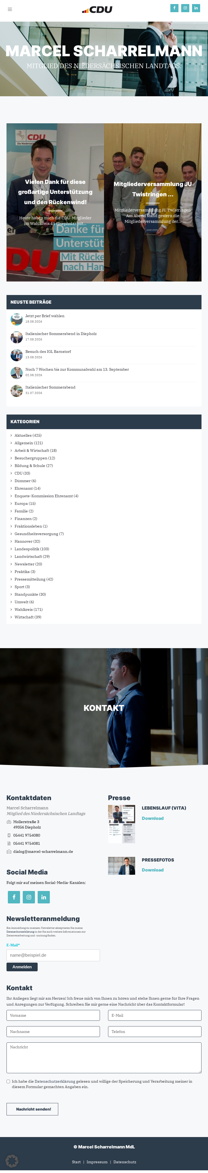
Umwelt (21, 601)
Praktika (22, 571)
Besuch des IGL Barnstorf (48, 351)
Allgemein (24, 442)
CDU (18, 473)
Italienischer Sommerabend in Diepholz (61, 333)
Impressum (97, 1161)
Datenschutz (124, 1161)
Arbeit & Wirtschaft (32, 450)
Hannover (23, 541)
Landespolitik (27, 548)
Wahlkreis (24, 609)
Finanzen (23, 518)
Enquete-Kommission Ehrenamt (44, 495)
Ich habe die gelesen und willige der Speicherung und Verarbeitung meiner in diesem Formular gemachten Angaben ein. (102, 1084)
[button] (12, 1161)
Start (76, 1161)
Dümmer (23, 480)
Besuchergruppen (31, 458)
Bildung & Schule (30, 465)
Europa (21, 503)
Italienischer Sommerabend (50, 387)
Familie (21, 511)
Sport (19, 586)
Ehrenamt (24, 488)
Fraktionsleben (28, 526)
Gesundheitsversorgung (36, 533)
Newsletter (24, 564)
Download (153, 818)
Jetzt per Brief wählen (44, 315)
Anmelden (22, 967)
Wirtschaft (24, 617)
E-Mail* (13, 945)
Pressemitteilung (30, 579)
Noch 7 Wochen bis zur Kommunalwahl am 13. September (77, 369)
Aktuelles (23, 435)
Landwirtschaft (28, 556)
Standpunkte (26, 594)
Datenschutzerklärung (20, 931)
